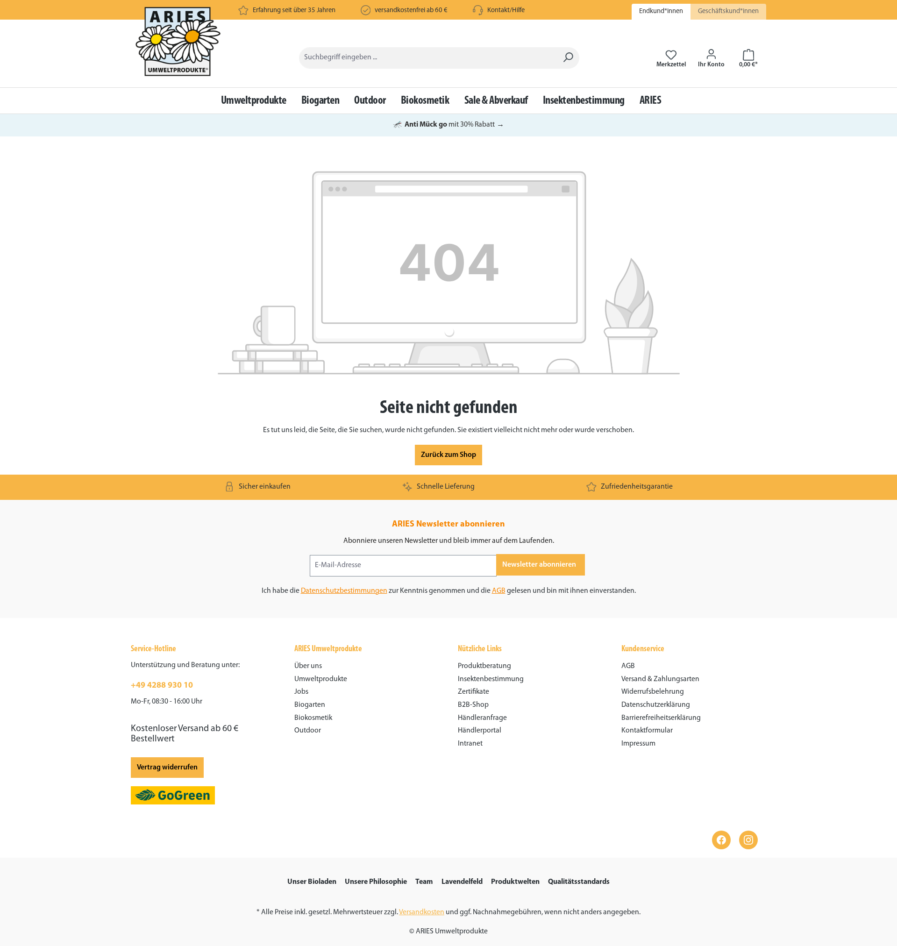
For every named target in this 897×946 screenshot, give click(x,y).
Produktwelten (515, 882)
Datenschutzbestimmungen (344, 591)
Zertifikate (473, 692)
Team (424, 882)
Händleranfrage (482, 718)
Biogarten (309, 705)
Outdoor (307, 730)
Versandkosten (421, 912)
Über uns (308, 666)
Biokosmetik (313, 718)
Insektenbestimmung (491, 679)
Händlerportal (479, 730)
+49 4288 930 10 (162, 686)
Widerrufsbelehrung (652, 692)
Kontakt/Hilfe (506, 10)
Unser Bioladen (311, 882)
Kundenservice (642, 649)
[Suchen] (567, 58)
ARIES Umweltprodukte (328, 649)
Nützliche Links (480, 649)
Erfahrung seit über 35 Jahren (294, 10)
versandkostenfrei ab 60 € (411, 10)
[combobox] (428, 58)
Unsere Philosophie (376, 882)
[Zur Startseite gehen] (179, 55)
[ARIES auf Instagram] (748, 840)
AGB (498, 591)
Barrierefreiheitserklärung (661, 718)
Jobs (301, 692)
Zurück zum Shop (448, 455)
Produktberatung (484, 666)
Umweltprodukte (320, 679)
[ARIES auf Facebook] (721, 840)
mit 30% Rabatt (448, 124)
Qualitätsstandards (579, 882)
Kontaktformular (647, 730)
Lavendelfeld (462, 882)
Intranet (470, 743)
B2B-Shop (473, 705)
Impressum (638, 743)
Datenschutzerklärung (655, 705)
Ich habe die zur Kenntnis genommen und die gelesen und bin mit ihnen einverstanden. (449, 591)
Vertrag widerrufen (167, 767)
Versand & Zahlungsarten (660, 679)
